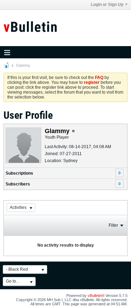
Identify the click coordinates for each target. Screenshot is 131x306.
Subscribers (18, 184)
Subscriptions (19, 173)
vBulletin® (96, 295)
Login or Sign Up (107, 4)
